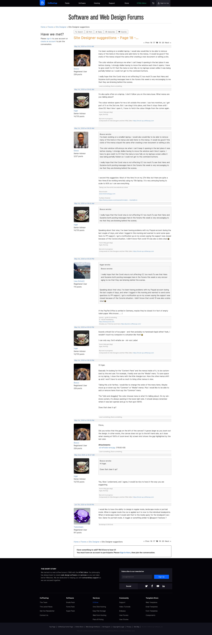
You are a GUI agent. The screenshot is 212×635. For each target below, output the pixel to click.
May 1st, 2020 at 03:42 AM (84, 89)
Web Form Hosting (99, 615)
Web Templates (151, 602)
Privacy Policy (113, 631)
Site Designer (61, 27)
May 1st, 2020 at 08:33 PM (84, 360)
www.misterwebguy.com (107, 194)
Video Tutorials (124, 607)
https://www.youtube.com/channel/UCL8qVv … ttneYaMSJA (118, 200)
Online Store (79, 627)
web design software (69, 575)
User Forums (123, 615)
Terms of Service (126, 631)
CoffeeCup (44, 598)
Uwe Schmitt (79, 281)
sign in (49, 38)
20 (163, 43)
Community (124, 598)
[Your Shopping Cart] (153, 3)
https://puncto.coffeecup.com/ (131, 324)
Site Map (136, 627)
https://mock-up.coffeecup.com (143, 121)
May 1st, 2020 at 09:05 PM (84, 420)
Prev (147, 43)
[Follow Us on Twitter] (146, 586)
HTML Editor (141, 3)
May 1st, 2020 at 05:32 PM (84, 327)
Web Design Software (93, 627)
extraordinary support (90, 578)
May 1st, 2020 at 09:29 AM (84, 128)
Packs (67, 3)
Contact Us (44, 615)
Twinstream (78, 527)
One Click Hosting (99, 607)
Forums (50, 27)
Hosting (97, 3)
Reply (99, 32)
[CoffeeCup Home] (52, 3)
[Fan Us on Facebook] (152, 586)
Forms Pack (70, 607)
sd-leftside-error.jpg (107, 447)
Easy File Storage (99, 611)
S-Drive (95, 602)
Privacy (129, 627)
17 (154, 43)
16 (151, 43)
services (83, 575)
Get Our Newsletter (47, 611)
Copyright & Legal (118, 627)
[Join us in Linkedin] (163, 586)
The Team (43, 602)
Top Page (52, 627)
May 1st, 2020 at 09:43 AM (84, 203)
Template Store (152, 598)
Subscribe (111, 32)
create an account (48, 41)
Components (150, 615)
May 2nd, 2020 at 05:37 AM (84, 455)
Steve (76, 151)
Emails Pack (70, 602)
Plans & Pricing (98, 619)
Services (96, 598)
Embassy (122, 611)
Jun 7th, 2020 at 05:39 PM (84, 505)
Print (90, 32)
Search (80, 32)
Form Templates (152, 611)
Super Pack (70, 611)
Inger (76, 111)
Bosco (76, 69)
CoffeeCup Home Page (65, 627)
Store (127, 3)
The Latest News (46, 607)
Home (43, 27)
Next (167, 43)
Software (82, 3)
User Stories (123, 619)
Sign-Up (162, 577)
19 (160, 43)
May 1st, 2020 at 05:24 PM (84, 259)
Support (112, 3)
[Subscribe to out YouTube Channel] (158, 586)
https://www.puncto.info (106, 322)
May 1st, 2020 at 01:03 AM (84, 46)
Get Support (106, 627)
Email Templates (152, 607)
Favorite (123, 32)
